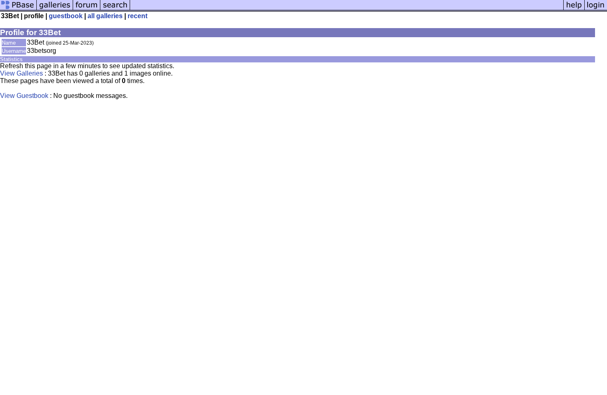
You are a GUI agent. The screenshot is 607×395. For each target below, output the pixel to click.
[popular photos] (346, 9)
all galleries (105, 15)
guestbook (66, 15)
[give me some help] (574, 9)
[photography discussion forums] (86, 9)
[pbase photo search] (115, 9)
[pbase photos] (18, 9)
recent (137, 15)
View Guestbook (24, 95)
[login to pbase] (596, 9)
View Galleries (21, 73)
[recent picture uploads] (55, 9)
